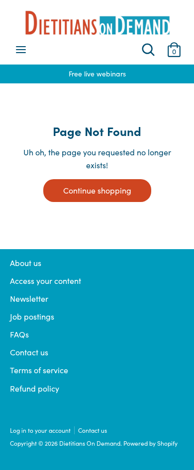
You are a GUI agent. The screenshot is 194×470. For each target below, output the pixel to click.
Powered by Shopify (150, 443)
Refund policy (34, 388)
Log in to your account (40, 430)
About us (25, 263)
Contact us (29, 352)
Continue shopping (97, 190)
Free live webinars (80, 73)
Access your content (45, 280)
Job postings (32, 316)
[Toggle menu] (21, 50)
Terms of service (39, 370)
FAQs (19, 334)
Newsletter (29, 298)
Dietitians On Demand (89, 443)
